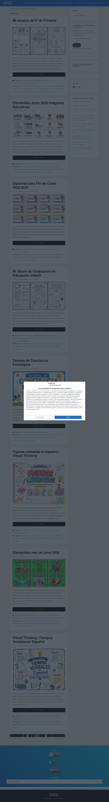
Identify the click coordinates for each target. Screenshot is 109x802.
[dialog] (54, 401)
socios (41, 390)
